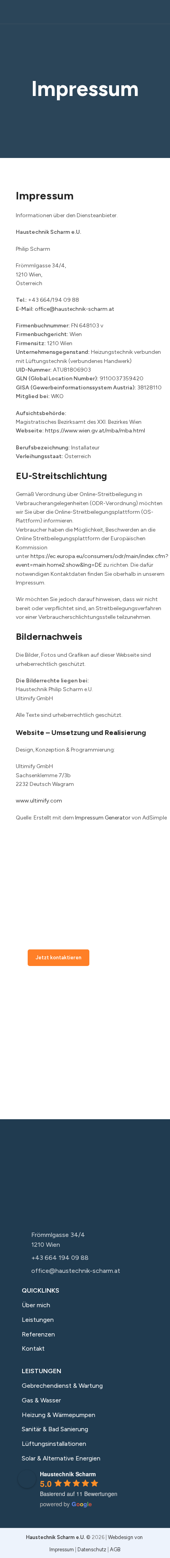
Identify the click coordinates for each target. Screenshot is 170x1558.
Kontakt (33, 1348)
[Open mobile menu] (9, 12)
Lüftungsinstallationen (54, 1443)
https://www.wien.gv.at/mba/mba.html (95, 430)
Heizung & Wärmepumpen (58, 1415)
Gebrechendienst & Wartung (62, 1385)
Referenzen (38, 1334)
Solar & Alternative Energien (61, 1458)
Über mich (36, 1305)
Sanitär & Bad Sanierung (55, 1429)
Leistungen (38, 1319)
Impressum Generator (102, 817)
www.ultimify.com (39, 800)
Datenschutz (91, 1549)
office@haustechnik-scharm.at (74, 309)
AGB (115, 1549)
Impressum (61, 1549)
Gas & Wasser (41, 1400)
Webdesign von (126, 1537)
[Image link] (65, 1178)
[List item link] (85, 1240)
